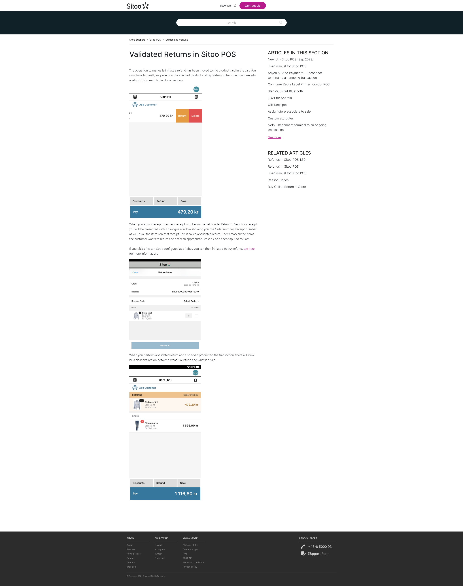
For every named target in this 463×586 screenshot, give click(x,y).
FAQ (185, 553)
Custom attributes (281, 118)
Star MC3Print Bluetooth (285, 91)
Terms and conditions (193, 562)
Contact (131, 562)
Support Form (319, 554)
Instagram (160, 549)
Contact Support (191, 549)
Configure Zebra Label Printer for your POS (299, 84)
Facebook (160, 558)
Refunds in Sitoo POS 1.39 (286, 159)
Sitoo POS (155, 39)
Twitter (158, 553)
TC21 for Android (280, 98)
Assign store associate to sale (289, 111)
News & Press (134, 553)
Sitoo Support (137, 39)
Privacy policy (190, 566)
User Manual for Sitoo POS (287, 66)
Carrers (130, 558)
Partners (131, 549)
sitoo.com (226, 5)
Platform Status (190, 545)
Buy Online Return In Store (287, 187)
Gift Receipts (277, 105)
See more (274, 137)
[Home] (138, 5)
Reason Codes (278, 180)
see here (249, 248)
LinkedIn (159, 545)
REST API (187, 558)
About (130, 545)
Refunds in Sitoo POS (283, 166)
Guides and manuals (176, 39)
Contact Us (252, 5)
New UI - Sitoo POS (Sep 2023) (290, 59)
